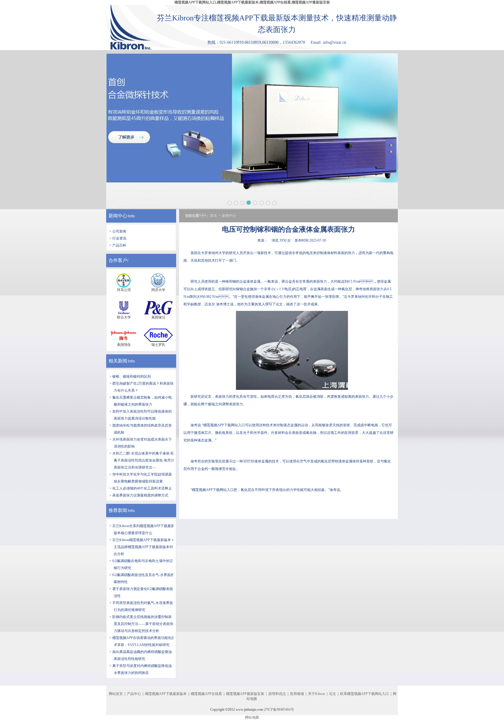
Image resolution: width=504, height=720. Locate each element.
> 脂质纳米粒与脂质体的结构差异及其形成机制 (140, 428)
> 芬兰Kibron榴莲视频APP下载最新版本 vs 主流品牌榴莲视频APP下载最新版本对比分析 (142, 547)
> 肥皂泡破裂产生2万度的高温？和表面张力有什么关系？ (141, 386)
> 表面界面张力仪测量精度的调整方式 (138, 495)
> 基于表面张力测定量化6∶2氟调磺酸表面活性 (141, 592)
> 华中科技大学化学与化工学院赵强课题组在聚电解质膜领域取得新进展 (140, 477)
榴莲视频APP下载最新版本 (166, 694)
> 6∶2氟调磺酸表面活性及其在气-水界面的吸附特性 (141, 578)
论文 (332, 694)
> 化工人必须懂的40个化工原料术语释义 (140, 488)
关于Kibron (316, 694)
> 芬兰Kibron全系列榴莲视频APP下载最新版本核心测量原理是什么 (141, 529)
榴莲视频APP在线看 (206, 694)
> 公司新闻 (117, 231)
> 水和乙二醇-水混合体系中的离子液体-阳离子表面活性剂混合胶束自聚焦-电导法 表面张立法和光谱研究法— (141, 460)
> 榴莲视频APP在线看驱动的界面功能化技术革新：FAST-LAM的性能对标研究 (142, 641)
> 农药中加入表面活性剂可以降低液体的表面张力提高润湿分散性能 (140, 414)
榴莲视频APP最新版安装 (245, 694)
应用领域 (297, 694)
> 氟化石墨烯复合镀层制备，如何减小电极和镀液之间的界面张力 (140, 400)
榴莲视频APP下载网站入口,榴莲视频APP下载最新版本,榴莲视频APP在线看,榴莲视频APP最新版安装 (252, 2)
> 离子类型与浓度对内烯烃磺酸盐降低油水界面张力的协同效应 (140, 669)
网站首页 (116, 694)
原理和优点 (277, 694)
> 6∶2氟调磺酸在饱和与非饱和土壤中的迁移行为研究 (141, 564)
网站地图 (252, 717)
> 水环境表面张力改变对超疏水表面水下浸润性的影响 (140, 442)
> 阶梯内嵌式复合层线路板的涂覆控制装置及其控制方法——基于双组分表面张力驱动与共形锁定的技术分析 (141, 624)
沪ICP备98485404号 (279, 709)
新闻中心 (117, 215)
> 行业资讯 (117, 238)
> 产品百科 (117, 245)
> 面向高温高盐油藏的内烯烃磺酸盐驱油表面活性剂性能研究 (140, 655)
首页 (213, 216)
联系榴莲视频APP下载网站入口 (364, 694)
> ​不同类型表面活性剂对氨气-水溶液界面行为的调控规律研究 (141, 606)
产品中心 (134, 694)
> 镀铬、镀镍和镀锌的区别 (130, 376)
